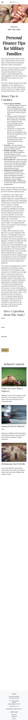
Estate (14, 718)
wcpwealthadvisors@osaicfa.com (14, 709)
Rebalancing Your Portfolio (13, 464)
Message (4, 336)
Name (3, 318)
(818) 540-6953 (15, 696)
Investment (14, 716)
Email (3, 327)
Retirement (14, 714)
